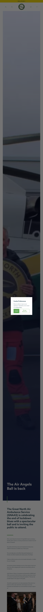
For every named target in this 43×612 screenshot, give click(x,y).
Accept (16, 311)
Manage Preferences (24, 311)
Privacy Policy (19, 307)
